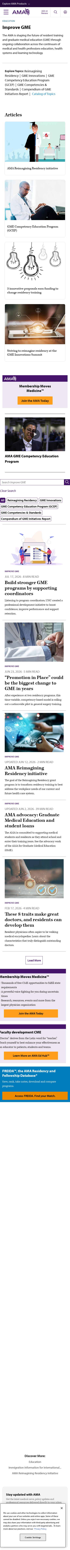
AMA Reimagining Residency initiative (35, 1473)
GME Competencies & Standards (21, 512)
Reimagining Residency (22, 500)
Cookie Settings (33, 1537)
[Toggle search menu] (55, 12)
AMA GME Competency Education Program (32, 459)
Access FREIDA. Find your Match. (35, 1096)
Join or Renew (44, 12)
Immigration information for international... (35, 1467)
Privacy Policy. (40, 1528)
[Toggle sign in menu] (65, 12)
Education (8, 20)
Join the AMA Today (35, 401)
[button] (36, 3)
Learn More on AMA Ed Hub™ (31, 1055)
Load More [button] (34, 960)
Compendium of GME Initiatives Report (25, 519)
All (2, 500)
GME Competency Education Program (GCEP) (29, 80)
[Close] (61, 1508)
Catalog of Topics (43, 94)
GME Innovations (33, 76)
